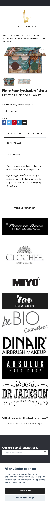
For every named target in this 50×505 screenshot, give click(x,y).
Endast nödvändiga (25, 498)
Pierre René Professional (20, 35)
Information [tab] (14, 134)
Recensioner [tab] (35, 134)
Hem (4, 35)
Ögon (36, 35)
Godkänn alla (25, 490)
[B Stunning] (27, 19)
